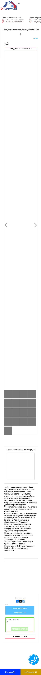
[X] (20, 601)
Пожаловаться (20, 636)
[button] (11, 5)
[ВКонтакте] (17, 601)
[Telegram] (23, 601)
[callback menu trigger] (33, 659)
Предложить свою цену (21, 49)
